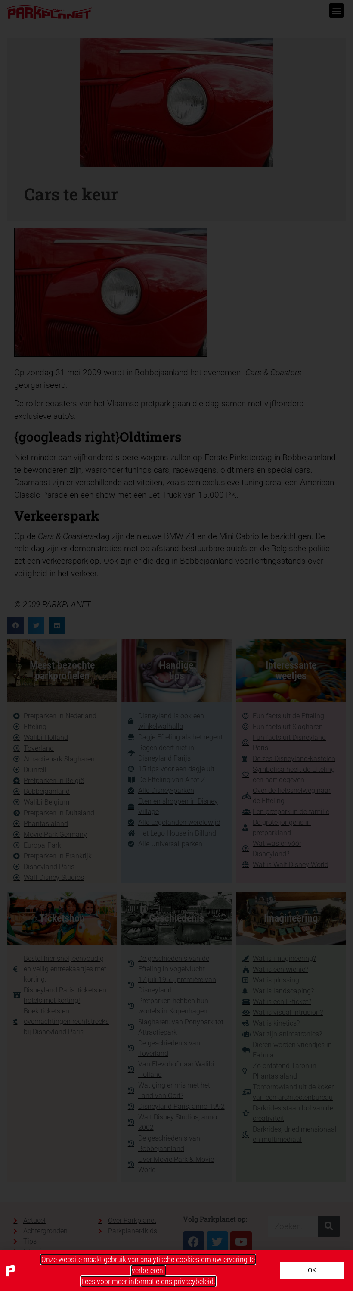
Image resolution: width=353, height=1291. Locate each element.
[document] (176, 645)
